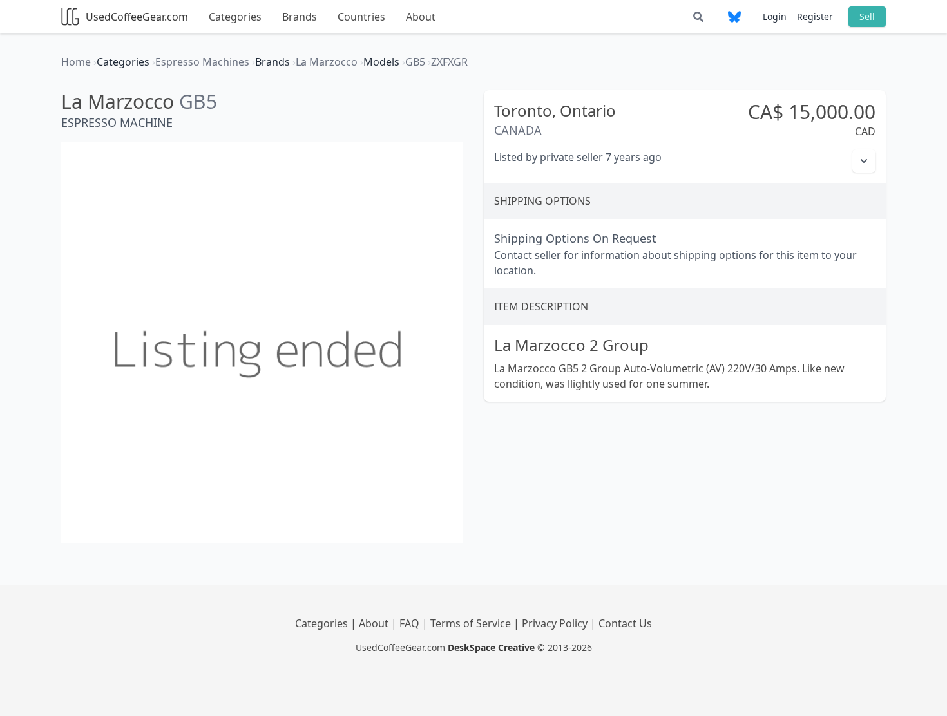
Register (815, 16)
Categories (235, 17)
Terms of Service (471, 623)
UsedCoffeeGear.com (137, 17)
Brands (299, 17)
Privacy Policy (556, 623)
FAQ (410, 623)
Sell (867, 16)
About (420, 17)
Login (775, 16)
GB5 (198, 101)
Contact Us (625, 623)
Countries (361, 17)
